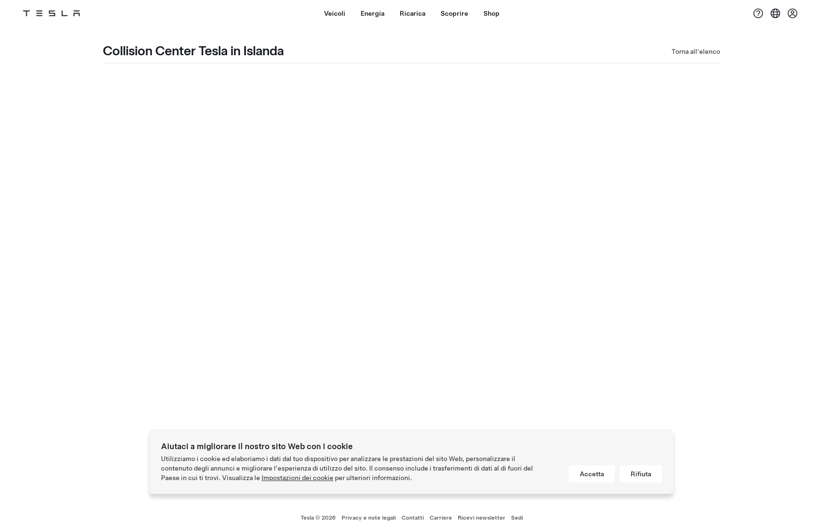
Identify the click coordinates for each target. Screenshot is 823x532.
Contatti (412, 517)
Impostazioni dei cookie (297, 478)
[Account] (792, 13)
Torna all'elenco (696, 51)
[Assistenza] (758, 13)
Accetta (592, 474)
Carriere (441, 517)
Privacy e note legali (368, 517)
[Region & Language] (775, 13)
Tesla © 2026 (318, 517)
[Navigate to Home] (51, 13)
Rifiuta (641, 474)
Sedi (517, 517)
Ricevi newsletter (481, 517)
